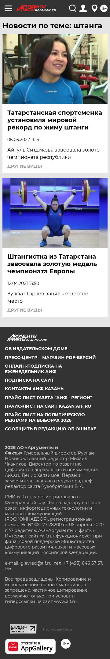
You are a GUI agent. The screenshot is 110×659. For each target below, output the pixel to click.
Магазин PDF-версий (69, 357)
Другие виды (24, 166)
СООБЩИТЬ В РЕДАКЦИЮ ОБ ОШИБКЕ (50, 429)
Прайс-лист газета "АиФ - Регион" (48, 397)
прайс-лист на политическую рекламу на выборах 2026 (45, 417)
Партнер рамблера (57, 629)
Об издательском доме (36, 348)
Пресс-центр (21, 357)
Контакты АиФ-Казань (34, 388)
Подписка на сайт (29, 380)
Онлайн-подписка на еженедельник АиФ (33, 368)
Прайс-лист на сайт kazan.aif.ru (48, 406)
